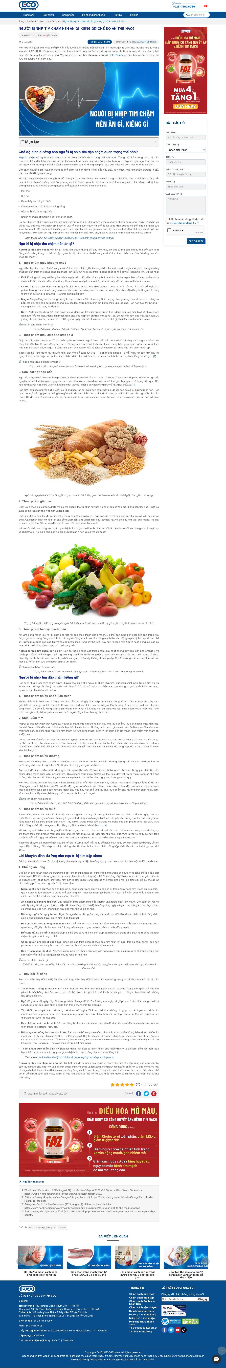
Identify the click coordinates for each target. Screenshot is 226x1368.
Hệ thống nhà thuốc (93, 14)
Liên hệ (134, 14)
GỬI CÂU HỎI (196, 241)
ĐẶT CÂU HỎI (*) (174, 194)
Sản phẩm (68, 14)
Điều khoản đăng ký (184, 222)
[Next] (206, 1261)
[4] (106, 825)
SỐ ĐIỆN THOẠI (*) (175, 169)
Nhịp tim (51, 1228)
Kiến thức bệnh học (39, 21)
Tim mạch (56, 21)
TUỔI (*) (170, 157)
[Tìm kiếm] (187, 15)
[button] (216, 1359)
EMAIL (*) (170, 181)
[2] (154, 356)
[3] (134, 384)
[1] (36, 51)
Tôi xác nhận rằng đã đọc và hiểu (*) (184, 221)
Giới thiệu (48, 14)
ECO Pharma (116, 55)
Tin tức (117, 14)
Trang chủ (28, 14)
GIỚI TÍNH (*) (172, 144)
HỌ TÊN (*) (171, 132)
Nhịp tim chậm (27, 157)
